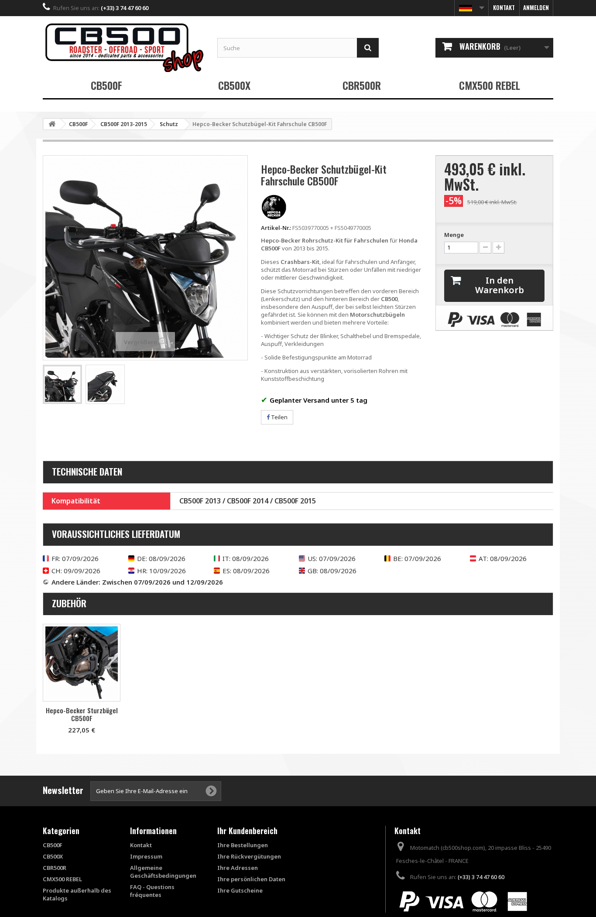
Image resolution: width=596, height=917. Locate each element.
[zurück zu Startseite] (52, 124)
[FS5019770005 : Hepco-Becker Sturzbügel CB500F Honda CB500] (81, 662)
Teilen (279, 417)
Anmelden (536, 7)
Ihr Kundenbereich (247, 830)
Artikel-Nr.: (276, 228)
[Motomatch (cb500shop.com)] (123, 47)
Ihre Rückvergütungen (249, 856)
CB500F (106, 85)
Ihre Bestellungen (242, 845)
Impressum (146, 856)
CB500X (234, 85)
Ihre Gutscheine (240, 890)
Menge (454, 235)
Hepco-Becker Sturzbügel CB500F (82, 714)
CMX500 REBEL (489, 85)
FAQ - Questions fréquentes (152, 891)
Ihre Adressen (237, 868)
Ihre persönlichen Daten (251, 879)
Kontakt (504, 7)
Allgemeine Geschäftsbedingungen (163, 871)
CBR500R (362, 85)
